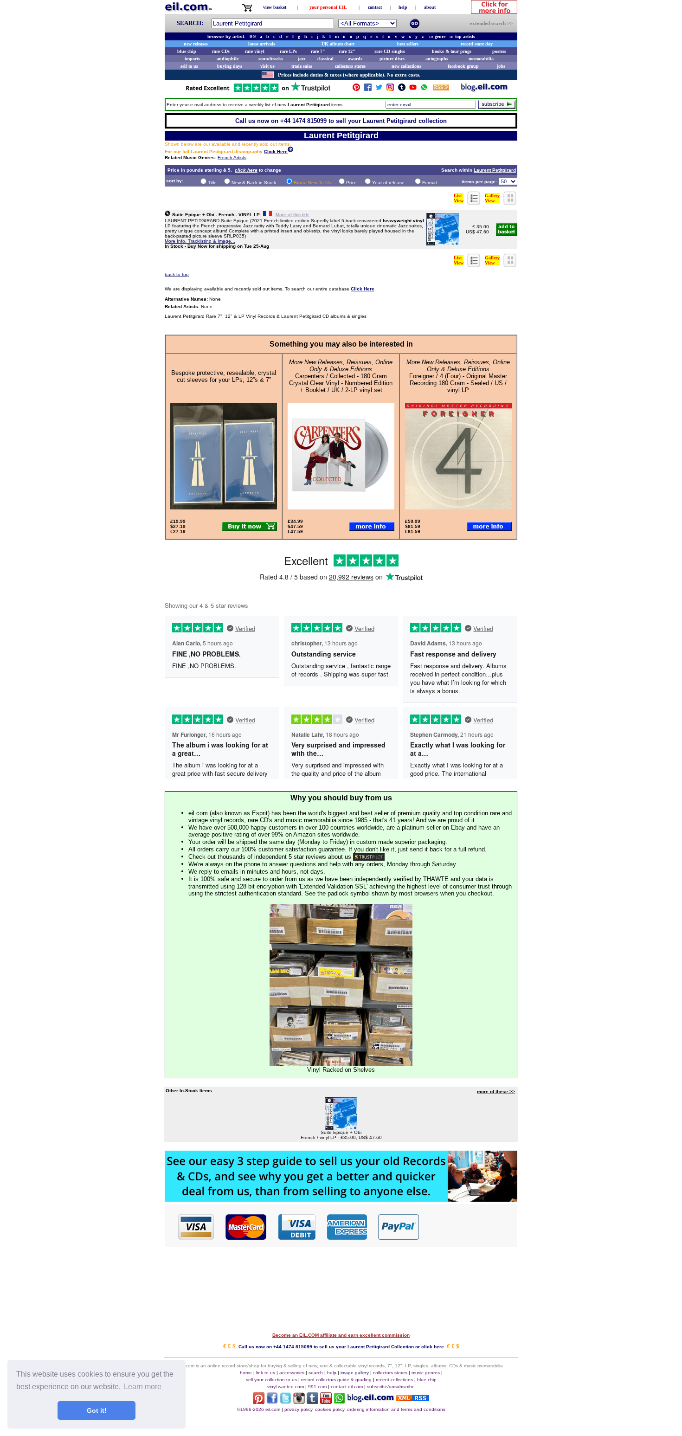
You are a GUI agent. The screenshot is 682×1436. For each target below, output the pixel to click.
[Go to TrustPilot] (258, 91)
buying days (229, 66)
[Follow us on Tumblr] (401, 89)
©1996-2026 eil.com (258, 1409)
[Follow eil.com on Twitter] (285, 1401)
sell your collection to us (271, 1379)
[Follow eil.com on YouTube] (326, 1401)
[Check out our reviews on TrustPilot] (369, 856)
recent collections (394, 1379)
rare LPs (288, 51)
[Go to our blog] (484, 89)
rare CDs (221, 51)
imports (192, 58)
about (430, 7)
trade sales (301, 66)
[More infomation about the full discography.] (290, 151)
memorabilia (481, 58)
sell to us (189, 66)
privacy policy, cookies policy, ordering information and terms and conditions (364, 1409)
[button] (468, 1226)
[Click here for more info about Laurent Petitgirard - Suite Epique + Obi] (442, 243)
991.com (317, 1386)
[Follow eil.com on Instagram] (299, 1401)
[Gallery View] (510, 202)
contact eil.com (347, 1386)
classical (325, 58)
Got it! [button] (97, 1410)
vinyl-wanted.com (285, 1386)
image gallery (355, 1372)
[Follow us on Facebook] (368, 89)
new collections (406, 66)
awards (355, 58)
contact (375, 7)
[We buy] (341, 1199)
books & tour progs (451, 51)
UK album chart (338, 43)
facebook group (463, 66)
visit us (267, 66)
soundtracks (270, 58)
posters (499, 51)
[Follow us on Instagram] (390, 89)
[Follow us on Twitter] (379, 89)
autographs (436, 58)
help (403, 7)
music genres (426, 1372)
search (316, 1372)
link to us (265, 1372)
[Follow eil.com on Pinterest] (258, 1401)
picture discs (392, 58)
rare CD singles (389, 51)
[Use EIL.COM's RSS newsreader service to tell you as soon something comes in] (412, 1399)
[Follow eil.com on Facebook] (272, 1401)
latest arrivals (261, 43)
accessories (291, 1372)
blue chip (186, 51)
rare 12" (347, 51)
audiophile (227, 58)
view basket (274, 7)
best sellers (407, 43)
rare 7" (318, 51)
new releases (196, 43)
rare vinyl (254, 51)
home (246, 1372)
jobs (501, 66)
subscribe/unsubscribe (391, 1386)
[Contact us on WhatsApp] (424, 89)
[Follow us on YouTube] (413, 89)
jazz (301, 58)
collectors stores (350, 66)
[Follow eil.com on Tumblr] (312, 1401)
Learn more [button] (142, 1387)
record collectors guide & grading (336, 1379)
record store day (477, 43)
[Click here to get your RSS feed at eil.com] (441, 88)
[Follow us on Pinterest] (356, 89)
